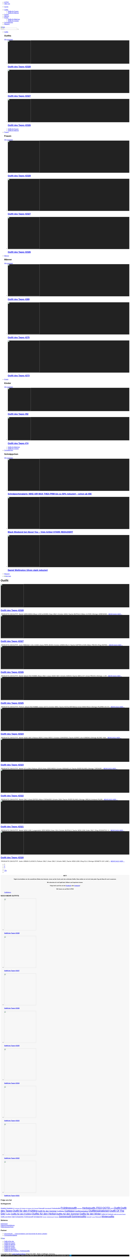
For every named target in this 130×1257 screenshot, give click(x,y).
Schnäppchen (8, 22)
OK (70, 1255)
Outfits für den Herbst (44, 1213)
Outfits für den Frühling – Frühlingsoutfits (17, 1251)
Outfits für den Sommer (67, 1214)
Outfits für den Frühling (21, 1214)
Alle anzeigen (8, 39)
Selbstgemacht (50, 1216)
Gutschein (79, 1208)
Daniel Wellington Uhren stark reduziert (28, 570)
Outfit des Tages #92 (18, 414)
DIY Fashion (23, 1208)
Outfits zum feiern (6, 1217)
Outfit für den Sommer (47, 1211)
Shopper (56, 1216)
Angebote (9, 1208)
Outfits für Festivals (107, 1214)
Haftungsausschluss (7, 1227)
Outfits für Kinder (9, 1246)
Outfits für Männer (13, 13)
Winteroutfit (98, 1217)
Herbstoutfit (88, 1208)
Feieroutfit (41, 1208)
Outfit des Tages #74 (18, 443)
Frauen (6, 14)
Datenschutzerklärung (8, 1225)
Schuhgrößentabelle (10, 1235)
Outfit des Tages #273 (19, 375)
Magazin (7, 24)
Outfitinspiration (81, 1211)
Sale (13, 1217)
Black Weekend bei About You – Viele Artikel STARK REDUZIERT (40, 532)
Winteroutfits (108, 1216)
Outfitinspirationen (99, 1210)
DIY (14, 1208)
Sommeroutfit (65, 1216)
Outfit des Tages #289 (19, 299)
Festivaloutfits (56, 1208)
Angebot (3, 1208)
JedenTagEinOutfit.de (19, 1254)
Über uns (7, 4)
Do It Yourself (35, 1208)
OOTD (106, 1207)
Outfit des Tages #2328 (19, 66)
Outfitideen (7, 892)
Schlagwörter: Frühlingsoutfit (24, 1217)
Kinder (6, 17)
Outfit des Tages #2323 (12, 765)
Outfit (117, 1207)
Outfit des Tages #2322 (12, 795)
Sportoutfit (89, 1216)
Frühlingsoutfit (69, 1207)
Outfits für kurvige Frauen (120, 1214)
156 (5, 870)
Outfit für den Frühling (25, 1210)
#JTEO (6, 2)
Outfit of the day (9, 1241)
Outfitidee (60, 1211)
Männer (6, 16)
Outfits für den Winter (90, 1214)
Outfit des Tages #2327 (19, 96)
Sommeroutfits (79, 1216)
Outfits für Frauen (13, 11)
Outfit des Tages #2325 (12, 703)
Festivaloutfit (48, 1208)
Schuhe (45, 1217)
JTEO (98, 1207)
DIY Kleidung (29, 1208)
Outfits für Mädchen (14, 19)
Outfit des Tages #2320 (12, 857)
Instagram (77, 885)
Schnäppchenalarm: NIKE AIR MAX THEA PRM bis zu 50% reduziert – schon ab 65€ (50, 494)
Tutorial (93, 1216)
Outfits (6, 10)
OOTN (112, 1208)
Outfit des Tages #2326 (19, 125)
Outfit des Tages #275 (19, 337)
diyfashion (17, 1208)
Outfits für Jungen (13, 21)
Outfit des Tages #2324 (12, 734)
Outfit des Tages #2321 (12, 826)
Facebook (68, 885)
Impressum (4, 1223)
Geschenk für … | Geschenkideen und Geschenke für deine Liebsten (25, 1233)
